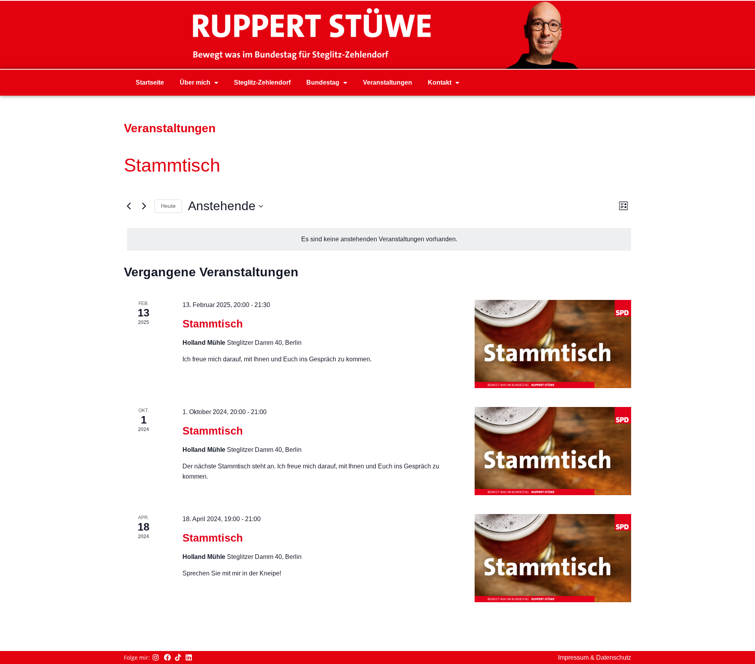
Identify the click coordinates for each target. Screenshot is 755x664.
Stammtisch (212, 324)
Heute (168, 206)
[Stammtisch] (553, 344)
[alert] (379, 239)
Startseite (150, 82)
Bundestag (322, 82)
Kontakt (439, 82)
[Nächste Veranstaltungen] (144, 206)
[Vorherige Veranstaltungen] (128, 206)
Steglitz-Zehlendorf (262, 82)
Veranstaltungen (387, 82)
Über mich (195, 82)
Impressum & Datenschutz (594, 657)
